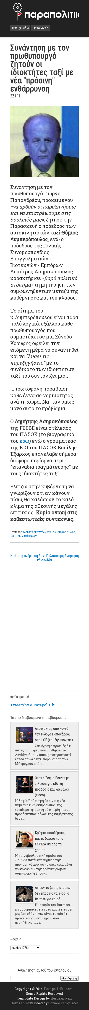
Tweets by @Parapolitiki (33, 704)
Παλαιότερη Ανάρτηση (62, 556)
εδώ (24, 441)
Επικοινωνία (40, 28)
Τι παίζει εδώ (20, 28)
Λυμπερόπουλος (64, 532)
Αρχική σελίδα (44, 558)
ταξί (13, 535)
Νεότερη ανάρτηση (24, 556)
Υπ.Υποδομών (27, 535)
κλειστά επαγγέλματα (37, 532)
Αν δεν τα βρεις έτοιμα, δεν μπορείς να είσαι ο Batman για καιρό (52, 893)
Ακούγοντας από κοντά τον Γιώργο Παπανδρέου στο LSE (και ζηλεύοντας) (54, 734)
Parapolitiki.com (58, 989)
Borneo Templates (63, 1003)
